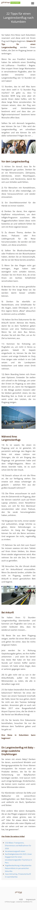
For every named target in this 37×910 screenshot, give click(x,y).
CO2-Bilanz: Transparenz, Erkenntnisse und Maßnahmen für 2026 (18, 846)
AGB (21, 899)
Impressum (31, 899)
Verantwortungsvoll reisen (15, 851)
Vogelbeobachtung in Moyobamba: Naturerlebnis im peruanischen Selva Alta (18, 868)
